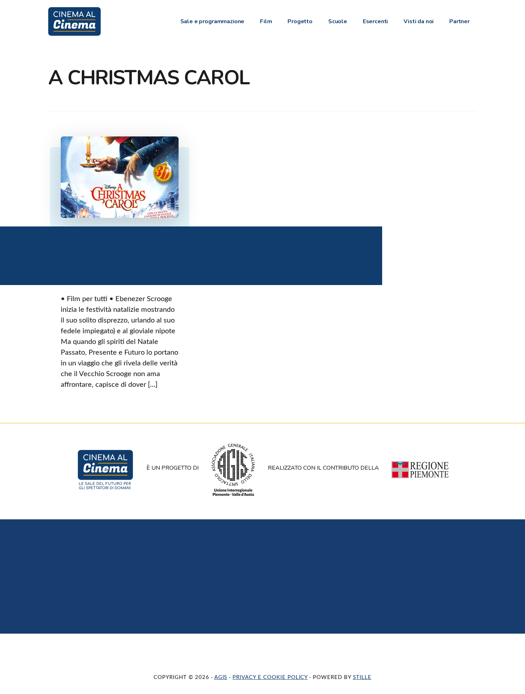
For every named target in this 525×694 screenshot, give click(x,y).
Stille (362, 677)
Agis (221, 677)
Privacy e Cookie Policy (270, 677)
